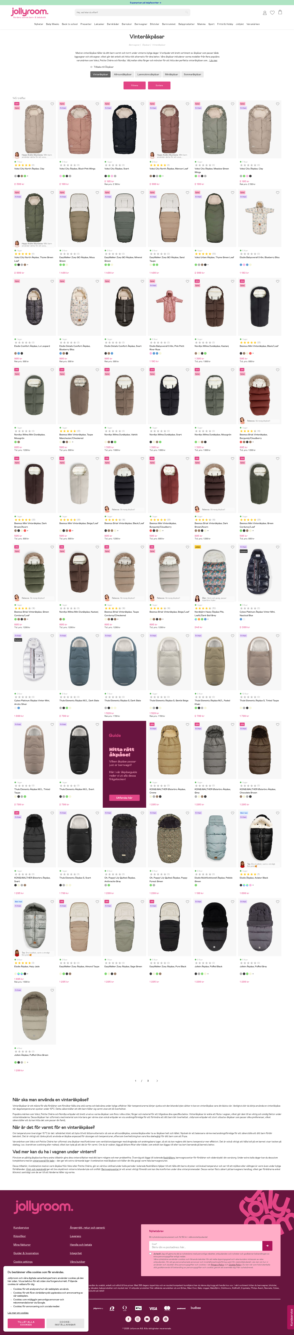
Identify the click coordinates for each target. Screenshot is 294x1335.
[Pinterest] (166, 1319)
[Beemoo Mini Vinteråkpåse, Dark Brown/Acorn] (244, 353)
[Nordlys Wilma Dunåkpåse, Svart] (202, 353)
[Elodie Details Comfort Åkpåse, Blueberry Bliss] (18, 353)
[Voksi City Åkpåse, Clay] (70, 176)
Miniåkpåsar (171, 74)
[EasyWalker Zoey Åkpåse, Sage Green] (63, 974)
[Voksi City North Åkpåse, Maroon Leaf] (22, 176)
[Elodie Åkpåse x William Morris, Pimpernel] (244, 885)
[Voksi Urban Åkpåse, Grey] (199, 265)
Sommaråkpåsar (192, 74)
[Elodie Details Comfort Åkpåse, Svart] (22, 353)
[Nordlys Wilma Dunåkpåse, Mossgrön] (205, 353)
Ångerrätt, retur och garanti (87, 1227)
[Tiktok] (156, 1319)
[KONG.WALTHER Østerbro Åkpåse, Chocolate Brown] (157, 796)
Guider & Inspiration (26, 1253)
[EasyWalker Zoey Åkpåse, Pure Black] (67, 974)
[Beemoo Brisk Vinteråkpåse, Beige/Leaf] (151, 619)
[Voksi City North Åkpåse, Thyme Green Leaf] (25, 176)
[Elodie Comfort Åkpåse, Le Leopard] (15, 353)
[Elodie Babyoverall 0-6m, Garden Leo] (247, 265)
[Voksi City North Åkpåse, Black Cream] (18, 176)
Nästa (157, 1081)
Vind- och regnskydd (36, 1169)
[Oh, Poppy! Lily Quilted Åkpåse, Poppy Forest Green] (109, 885)
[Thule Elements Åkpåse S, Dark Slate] (105, 708)
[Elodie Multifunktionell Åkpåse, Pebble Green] (196, 885)
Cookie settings (23, 1262)
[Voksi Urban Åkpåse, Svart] (205, 265)
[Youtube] (147, 1319)
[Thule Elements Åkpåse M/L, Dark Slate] (60, 708)
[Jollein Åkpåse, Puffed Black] (196, 974)
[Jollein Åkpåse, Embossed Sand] (205, 974)
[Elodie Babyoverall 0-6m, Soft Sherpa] (250, 265)
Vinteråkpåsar (158, 44)
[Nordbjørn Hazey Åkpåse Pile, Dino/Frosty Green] (202, 619)
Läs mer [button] (213, 60)
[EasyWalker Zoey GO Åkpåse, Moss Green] (60, 265)
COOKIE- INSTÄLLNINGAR (65, 1323)
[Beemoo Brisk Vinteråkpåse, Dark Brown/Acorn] (250, 442)
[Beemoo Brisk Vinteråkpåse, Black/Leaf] (247, 442)
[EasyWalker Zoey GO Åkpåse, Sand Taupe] (67, 265)
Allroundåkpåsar (123, 74)
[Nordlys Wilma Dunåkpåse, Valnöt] (199, 353)
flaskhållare (169, 1157)
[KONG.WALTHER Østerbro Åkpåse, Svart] (160, 796)
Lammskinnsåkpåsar (148, 74)
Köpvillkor (19, 1236)
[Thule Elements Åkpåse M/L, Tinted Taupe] (70, 708)
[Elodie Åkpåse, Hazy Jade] (15, 974)
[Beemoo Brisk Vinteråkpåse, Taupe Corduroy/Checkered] (105, 619)
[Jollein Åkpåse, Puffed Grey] (199, 974)
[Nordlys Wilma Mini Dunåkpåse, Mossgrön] (15, 442)
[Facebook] (128, 1319)
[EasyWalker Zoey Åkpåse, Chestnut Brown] (70, 974)
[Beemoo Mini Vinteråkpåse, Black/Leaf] (241, 353)
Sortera (159, 85)
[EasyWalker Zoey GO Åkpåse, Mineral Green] (63, 265)
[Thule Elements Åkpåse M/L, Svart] (63, 708)
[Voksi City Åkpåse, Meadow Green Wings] (63, 176)
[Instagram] (138, 1319)
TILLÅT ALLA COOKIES (26, 1323)
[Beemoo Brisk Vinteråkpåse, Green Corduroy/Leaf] (15, 619)
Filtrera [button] (134, 85)
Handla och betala (81, 1244)
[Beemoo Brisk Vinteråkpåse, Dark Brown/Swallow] (244, 442)
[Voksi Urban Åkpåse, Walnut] (202, 265)
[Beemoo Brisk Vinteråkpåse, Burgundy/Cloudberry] (241, 442)
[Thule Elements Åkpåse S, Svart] (109, 708)
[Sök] (186, 12)
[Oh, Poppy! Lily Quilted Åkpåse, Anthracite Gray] (105, 885)
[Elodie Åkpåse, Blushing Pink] (250, 885)
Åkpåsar (146, 44)
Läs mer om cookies (18, 1312)
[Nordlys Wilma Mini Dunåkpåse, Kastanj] (18, 442)
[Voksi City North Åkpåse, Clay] (15, 176)
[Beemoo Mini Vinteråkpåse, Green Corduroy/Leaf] (241, 530)
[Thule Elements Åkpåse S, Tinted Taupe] (115, 708)
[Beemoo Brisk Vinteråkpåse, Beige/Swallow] (115, 530)
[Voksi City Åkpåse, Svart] (67, 176)
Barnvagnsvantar (110, 1169)
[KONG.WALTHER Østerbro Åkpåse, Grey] (154, 796)
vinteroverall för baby (43, 1160)
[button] (272, 13)
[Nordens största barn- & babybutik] (29, 11)
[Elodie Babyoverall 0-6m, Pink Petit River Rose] (244, 265)
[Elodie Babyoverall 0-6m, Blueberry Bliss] (241, 265)
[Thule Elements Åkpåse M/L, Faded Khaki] (67, 708)
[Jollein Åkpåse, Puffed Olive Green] (202, 974)
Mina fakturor (22, 1244)
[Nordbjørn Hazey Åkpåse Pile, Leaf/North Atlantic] (205, 619)
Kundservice (21, 1227)
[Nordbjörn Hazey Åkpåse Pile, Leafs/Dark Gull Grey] (196, 619)
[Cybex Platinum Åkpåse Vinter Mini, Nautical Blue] (241, 619)
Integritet (76, 1253)
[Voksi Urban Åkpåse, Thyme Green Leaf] (196, 265)
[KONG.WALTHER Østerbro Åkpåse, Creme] (151, 796)
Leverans (75, 1236)
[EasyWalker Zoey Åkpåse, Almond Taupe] (60, 974)
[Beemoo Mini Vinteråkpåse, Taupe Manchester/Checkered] (60, 442)
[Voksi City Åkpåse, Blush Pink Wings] (60, 176)
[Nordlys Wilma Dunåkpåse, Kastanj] (196, 353)
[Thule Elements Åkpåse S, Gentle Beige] (112, 708)
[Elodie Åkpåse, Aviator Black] (241, 885)
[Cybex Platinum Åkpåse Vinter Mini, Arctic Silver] (244, 619)
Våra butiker (77, 1262)
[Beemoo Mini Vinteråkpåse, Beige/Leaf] (247, 353)
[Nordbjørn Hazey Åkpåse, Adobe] (199, 619)
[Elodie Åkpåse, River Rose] (247, 885)
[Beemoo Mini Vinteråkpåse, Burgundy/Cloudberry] (250, 353)
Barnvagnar (134, 44)
